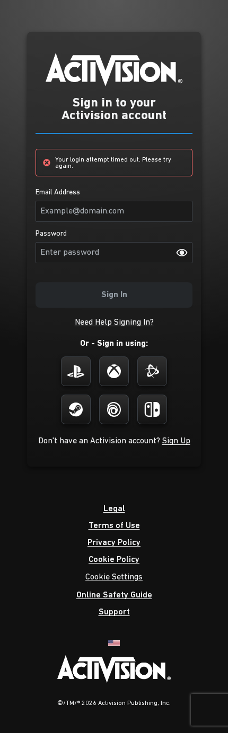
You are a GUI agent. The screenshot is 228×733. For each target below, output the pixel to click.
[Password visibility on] (182, 252)
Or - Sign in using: (114, 343)
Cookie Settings (114, 577)
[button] (114, 322)
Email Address (58, 192)
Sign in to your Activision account (114, 109)
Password (51, 234)
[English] (114, 642)
